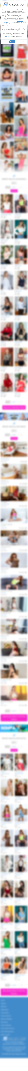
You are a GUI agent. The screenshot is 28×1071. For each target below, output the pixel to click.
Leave (24, 42)
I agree (12, 42)
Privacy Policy (6, 36)
